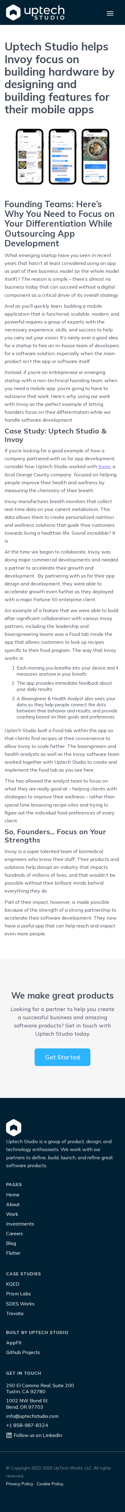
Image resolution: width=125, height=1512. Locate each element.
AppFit (14, 1342)
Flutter (13, 1253)
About (13, 1204)
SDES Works (20, 1304)
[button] (110, 12)
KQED (12, 1284)
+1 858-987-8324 (27, 1425)
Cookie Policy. (50, 1483)
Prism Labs (18, 1294)
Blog (11, 1243)
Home (12, 1194)
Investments (20, 1224)
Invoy (104, 466)
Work (12, 1214)
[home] (35, 13)
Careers (14, 1233)
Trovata (14, 1313)
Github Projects (23, 1352)
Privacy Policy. (20, 1483)
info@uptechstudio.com (32, 1416)
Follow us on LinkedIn (38, 1435)
